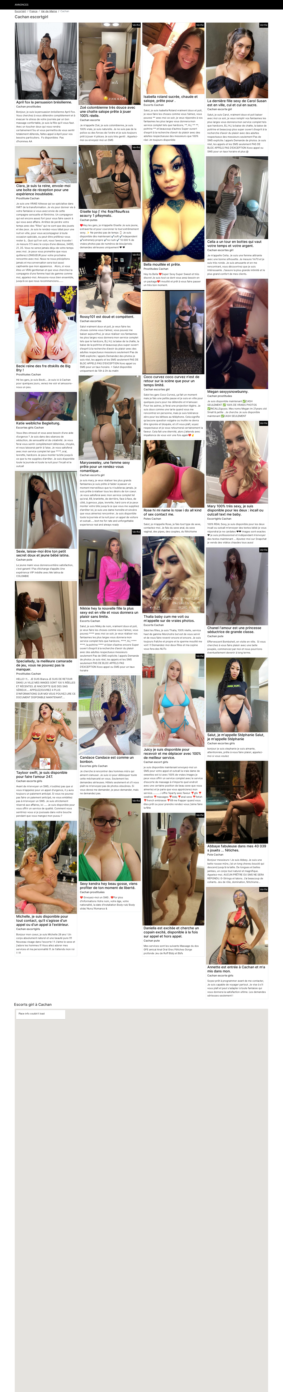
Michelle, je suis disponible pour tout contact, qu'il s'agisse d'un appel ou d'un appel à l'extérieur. (42, 920)
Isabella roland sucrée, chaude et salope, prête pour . (171, 99)
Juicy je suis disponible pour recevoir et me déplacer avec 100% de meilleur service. (172, 753)
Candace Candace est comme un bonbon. (107, 759)
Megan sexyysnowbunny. (227, 391)
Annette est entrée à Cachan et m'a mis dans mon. (236, 969)
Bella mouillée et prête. (162, 264)
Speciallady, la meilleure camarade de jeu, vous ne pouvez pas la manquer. (44, 665)
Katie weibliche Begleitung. (38, 423)
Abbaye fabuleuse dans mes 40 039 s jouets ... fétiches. (236, 848)
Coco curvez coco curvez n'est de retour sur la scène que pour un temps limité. (171, 381)
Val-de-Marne (49, 11)
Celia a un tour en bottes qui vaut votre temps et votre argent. (234, 244)
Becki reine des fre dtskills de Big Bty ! (43, 368)
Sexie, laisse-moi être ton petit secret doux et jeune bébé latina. (42, 553)
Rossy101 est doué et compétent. (107, 317)
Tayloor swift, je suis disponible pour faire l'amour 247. (41, 774)
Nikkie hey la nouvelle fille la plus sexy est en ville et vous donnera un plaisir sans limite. (109, 612)
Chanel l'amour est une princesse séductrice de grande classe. (234, 630)
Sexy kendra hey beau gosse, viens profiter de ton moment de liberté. (108, 886)
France (33, 11)
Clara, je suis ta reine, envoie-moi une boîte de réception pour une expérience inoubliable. (43, 190)
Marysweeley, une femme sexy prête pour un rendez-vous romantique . (105, 466)
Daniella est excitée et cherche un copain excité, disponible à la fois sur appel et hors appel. (171, 932)
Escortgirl (20, 11)
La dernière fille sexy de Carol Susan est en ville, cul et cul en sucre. (236, 103)
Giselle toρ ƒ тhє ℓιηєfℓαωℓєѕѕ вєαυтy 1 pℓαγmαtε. (104, 213)
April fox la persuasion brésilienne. (44, 102)
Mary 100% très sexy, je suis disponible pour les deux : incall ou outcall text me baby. (235, 510)
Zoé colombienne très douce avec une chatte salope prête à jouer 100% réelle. (107, 111)
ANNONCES (21, 4)
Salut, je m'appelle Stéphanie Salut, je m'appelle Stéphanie (235, 737)
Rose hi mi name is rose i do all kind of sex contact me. (172, 512)
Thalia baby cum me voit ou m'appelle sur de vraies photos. (169, 618)
